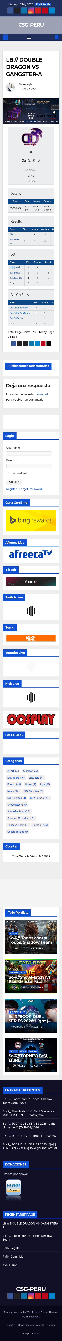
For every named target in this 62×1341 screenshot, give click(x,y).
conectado (42, 394)
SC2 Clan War (33, 791)
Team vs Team (17, 824)
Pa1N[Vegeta (11, 1248)
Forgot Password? (31, 489)
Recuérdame (18, 473)
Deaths (37, 262)
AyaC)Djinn (10, 1265)
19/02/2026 (18, 1027)
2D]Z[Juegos (16, 278)
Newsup (53, 1312)
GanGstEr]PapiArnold (20, 313)
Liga (45, 784)
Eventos (36, 1333)
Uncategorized (17, 831)
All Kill (13, 770)
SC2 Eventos (16, 797)
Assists (48, 262)
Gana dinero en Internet (31, 1325)
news (13, 791)
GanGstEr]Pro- (16, 318)
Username (13, 447)
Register (11, 489)
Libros (30, 784)
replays (25, 1333)
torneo (40, 824)
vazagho (28, 84)
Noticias (51, 1325)
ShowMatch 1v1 (19, 811)
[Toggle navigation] (29, 37)
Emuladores (16, 777)
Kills (28, 262)
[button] (51, 37)
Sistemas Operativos (21, 818)
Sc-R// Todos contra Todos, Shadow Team (30, 940)
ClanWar (30, 770)
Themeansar (32, 1316)
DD (11, 234)
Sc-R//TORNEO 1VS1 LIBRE (28, 1058)
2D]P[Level (15, 267)
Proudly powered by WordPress (21, 1312)
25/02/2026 (18, 948)
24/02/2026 (18, 987)
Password (12, 460)
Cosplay (11, 1325)
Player (13, 262)
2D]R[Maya (15, 272)
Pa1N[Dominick (13, 1256)
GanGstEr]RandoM (19, 307)
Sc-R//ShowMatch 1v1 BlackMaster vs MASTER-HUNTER (29, 981)
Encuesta (36, 777)
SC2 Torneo (39, 797)
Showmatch (17, 804)
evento (14, 784)
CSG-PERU (31, 25)
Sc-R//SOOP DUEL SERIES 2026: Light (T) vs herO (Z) (30, 1021)
